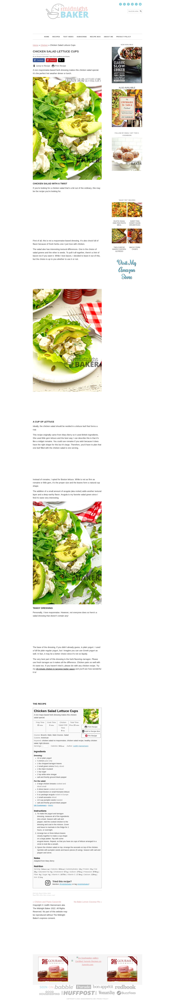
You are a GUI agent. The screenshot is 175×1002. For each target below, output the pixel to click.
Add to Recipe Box (92, 731)
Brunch (41, 893)
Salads (49, 893)
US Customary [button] (40, 805)
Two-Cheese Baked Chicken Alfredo (119, 249)
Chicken (44, 45)
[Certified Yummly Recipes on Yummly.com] (87, 964)
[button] (99, 80)
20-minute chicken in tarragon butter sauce (55, 669)
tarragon (49, 895)
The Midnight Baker (67, 9)
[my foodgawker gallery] (87, 958)
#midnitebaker (83, 884)
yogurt (53, 895)
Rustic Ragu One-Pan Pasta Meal (119, 223)
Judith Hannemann (80, 746)
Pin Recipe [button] (92, 736)
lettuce (45, 895)
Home (35, 45)
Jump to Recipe (42, 66)
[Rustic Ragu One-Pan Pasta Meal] (119, 210)
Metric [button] (50, 805)
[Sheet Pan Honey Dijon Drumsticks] (134, 210)
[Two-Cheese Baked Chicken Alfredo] (119, 236)
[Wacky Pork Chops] (134, 236)
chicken (41, 895)
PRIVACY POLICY (102, 999)
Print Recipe (60, 66)
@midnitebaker (65, 884)
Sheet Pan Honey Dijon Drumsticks (134, 223)
